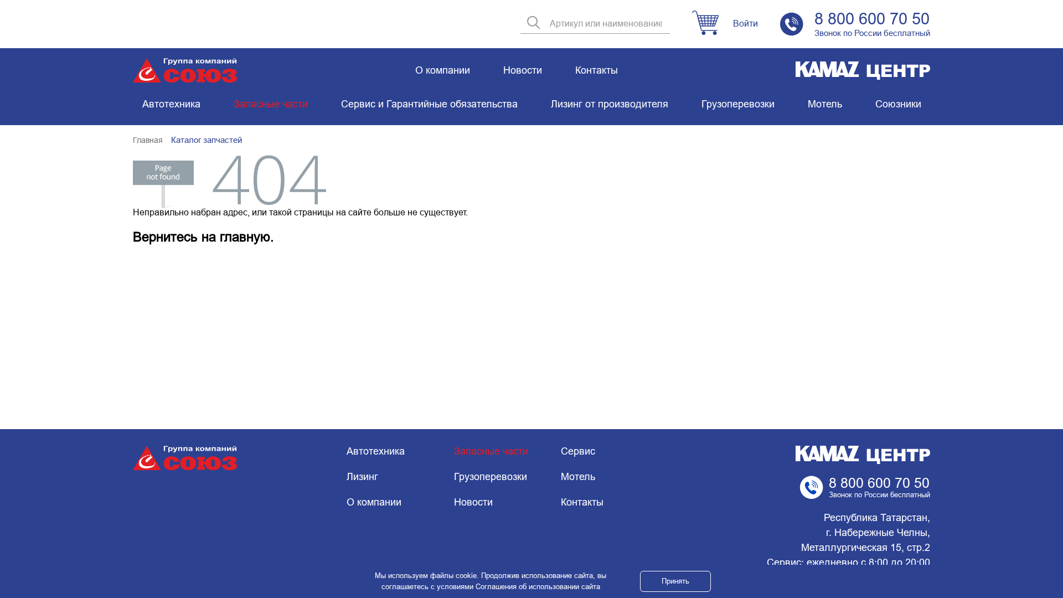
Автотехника (171, 104)
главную (245, 236)
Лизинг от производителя (609, 104)
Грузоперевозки (738, 104)
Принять (675, 581)
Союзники (898, 104)
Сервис (578, 451)
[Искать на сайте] (533, 24)
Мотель (825, 104)
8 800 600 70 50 (872, 19)
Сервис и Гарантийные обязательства (429, 104)
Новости (522, 70)
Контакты (596, 70)
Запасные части (271, 104)
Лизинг (362, 476)
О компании (442, 70)
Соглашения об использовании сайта (538, 586)
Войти (745, 23)
